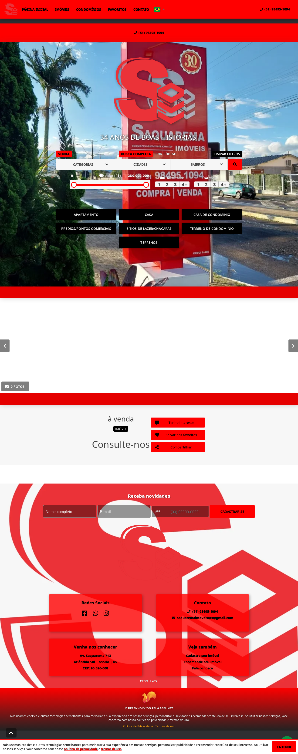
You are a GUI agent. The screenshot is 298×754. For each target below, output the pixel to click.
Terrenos (148, 242)
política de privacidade (81, 749)
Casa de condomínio (211, 214)
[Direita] (293, 345)
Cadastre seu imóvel (202, 655)
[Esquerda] (5, 345)
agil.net (166, 708)
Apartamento (86, 214)
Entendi (284, 747)
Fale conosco (202, 668)
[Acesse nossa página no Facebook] (84, 613)
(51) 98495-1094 (151, 32)
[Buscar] (235, 164)
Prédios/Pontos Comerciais (86, 228)
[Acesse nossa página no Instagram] (106, 613)
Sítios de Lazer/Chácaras (149, 228)
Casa (149, 214)
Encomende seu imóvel (203, 662)
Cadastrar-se (232, 511)
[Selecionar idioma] (159, 9)
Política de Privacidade (138, 726)
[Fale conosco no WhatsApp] (95, 613)
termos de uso (111, 749)
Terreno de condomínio (212, 228)
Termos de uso (165, 726)
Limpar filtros (227, 154)
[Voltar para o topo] (11, 733)
